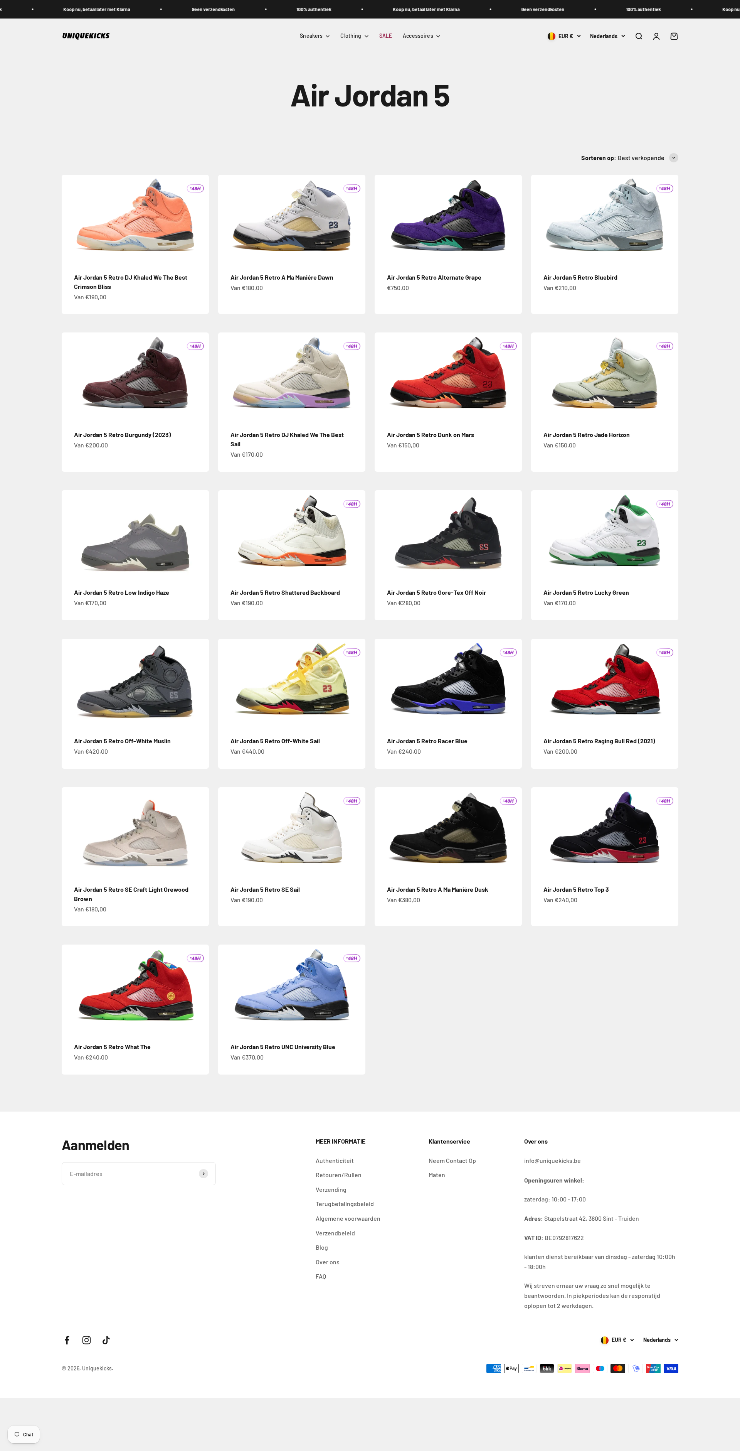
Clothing (350, 35)
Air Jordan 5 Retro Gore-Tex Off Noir (436, 592)
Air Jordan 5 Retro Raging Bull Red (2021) (599, 740)
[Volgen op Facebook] (67, 1340)
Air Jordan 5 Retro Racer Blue (427, 740)
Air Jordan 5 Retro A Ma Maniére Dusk (437, 889)
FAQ (321, 1276)
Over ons (328, 1261)
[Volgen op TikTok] (106, 1340)
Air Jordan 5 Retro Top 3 (576, 889)
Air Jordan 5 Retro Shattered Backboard (285, 592)
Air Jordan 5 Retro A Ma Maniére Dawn (281, 277)
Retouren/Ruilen (339, 1174)
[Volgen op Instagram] (86, 1340)
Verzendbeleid (335, 1233)
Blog (322, 1247)
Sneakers (311, 35)
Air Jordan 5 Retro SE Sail (265, 889)
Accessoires (418, 35)
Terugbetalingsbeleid (345, 1203)
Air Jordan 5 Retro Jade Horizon (586, 434)
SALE (385, 35)
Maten (437, 1174)
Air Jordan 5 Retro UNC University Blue (282, 1046)
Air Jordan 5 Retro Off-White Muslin (122, 740)
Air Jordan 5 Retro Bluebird (580, 277)
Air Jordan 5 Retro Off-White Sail (275, 740)
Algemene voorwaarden (348, 1218)
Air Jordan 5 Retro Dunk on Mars (430, 434)
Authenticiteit (335, 1160)
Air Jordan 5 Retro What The (112, 1046)
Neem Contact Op (452, 1160)
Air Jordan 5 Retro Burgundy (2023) (122, 434)
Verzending (331, 1189)
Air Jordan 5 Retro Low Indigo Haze (121, 592)
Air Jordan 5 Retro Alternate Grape (434, 277)
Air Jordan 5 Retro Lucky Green (586, 592)
